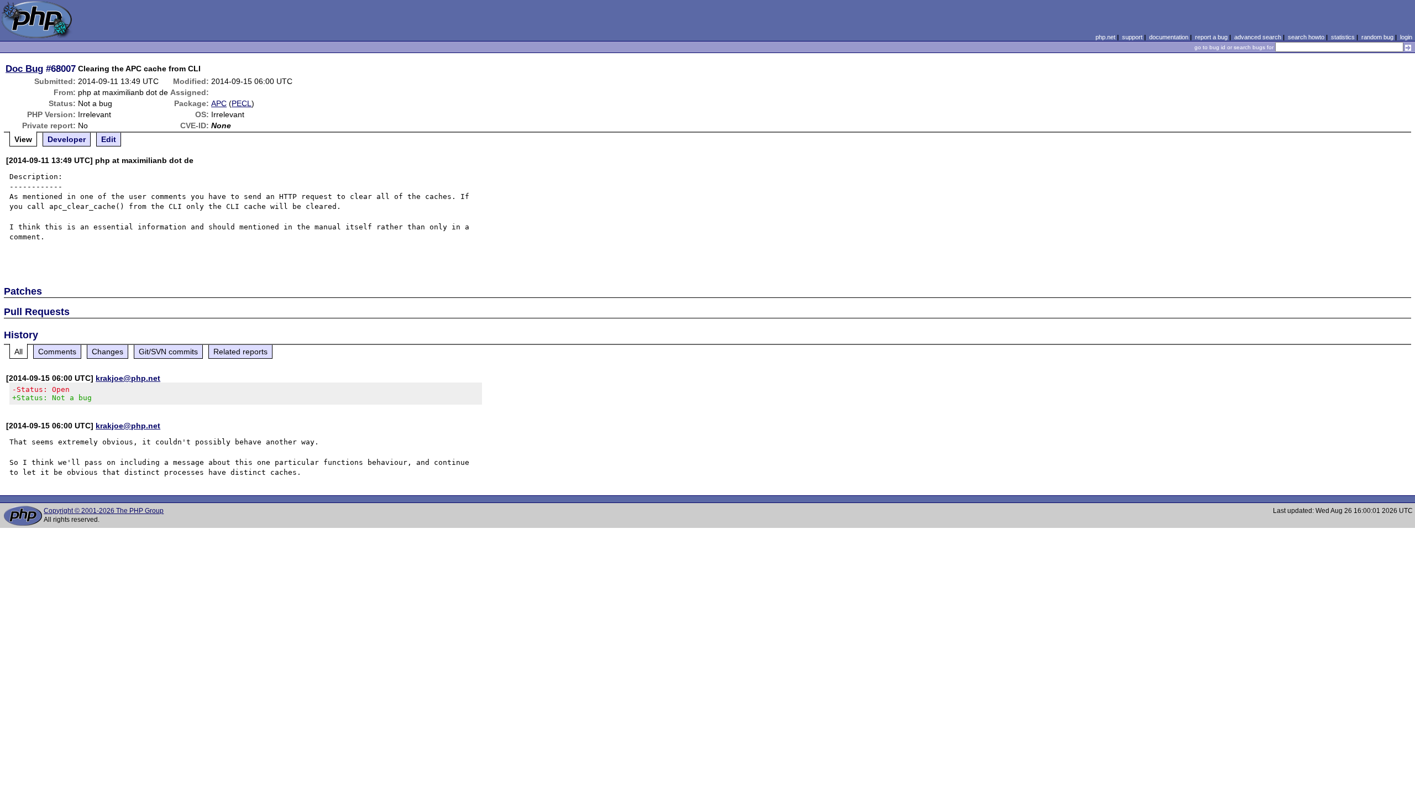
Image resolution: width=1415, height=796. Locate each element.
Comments (57, 351)
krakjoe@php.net (128, 378)
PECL (241, 103)
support (1132, 37)
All (18, 351)
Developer (67, 139)
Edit (108, 139)
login (1406, 37)
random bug (1377, 37)
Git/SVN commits (168, 351)
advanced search (1257, 37)
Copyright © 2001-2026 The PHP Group (104, 511)
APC (219, 103)
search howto (1306, 37)
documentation (1168, 37)
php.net (1105, 37)
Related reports (240, 351)
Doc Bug (24, 68)
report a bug (1211, 37)
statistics (1343, 37)
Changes (107, 351)
